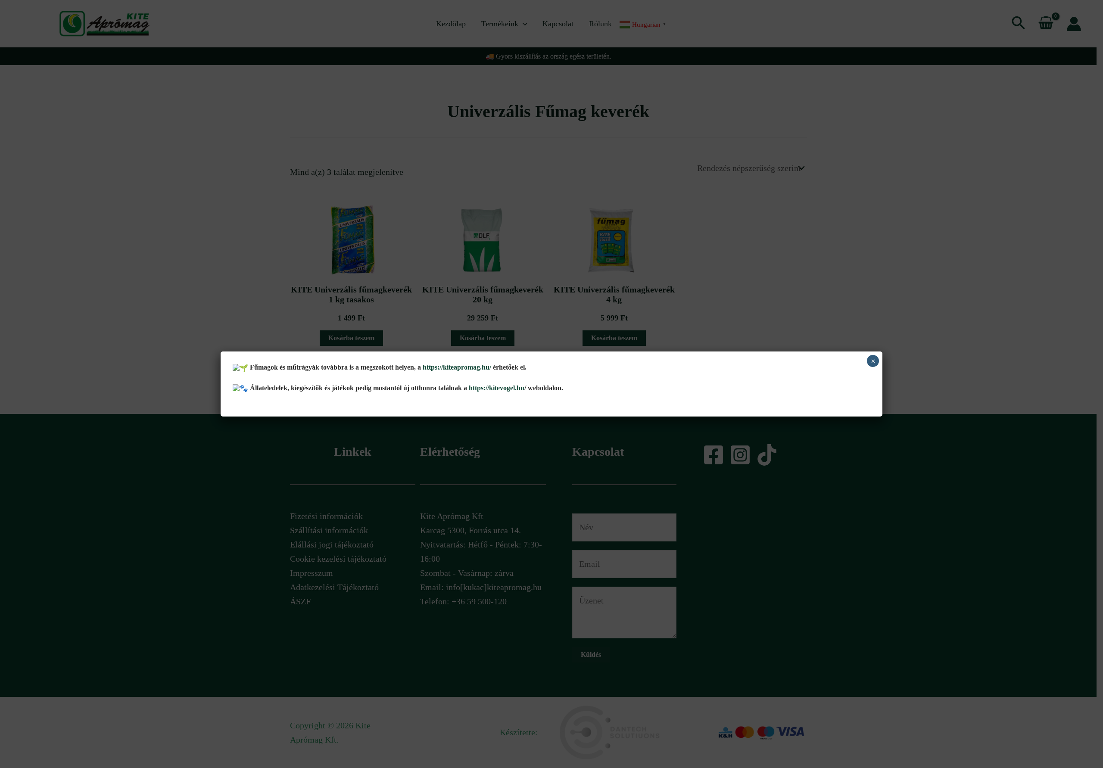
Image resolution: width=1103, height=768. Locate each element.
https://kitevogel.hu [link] (495, 388)
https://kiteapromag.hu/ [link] (457, 367)
